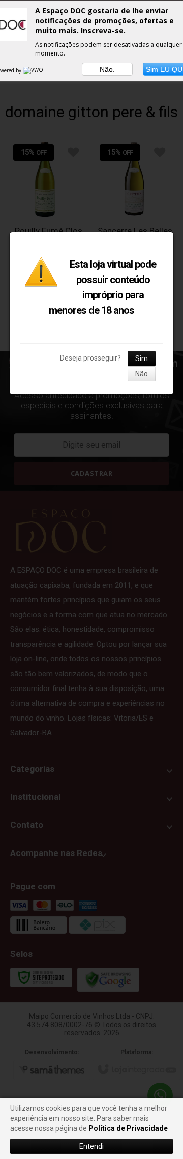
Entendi (91, 1146)
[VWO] (33, 70)
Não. (107, 69)
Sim (141, 358)
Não (141, 374)
